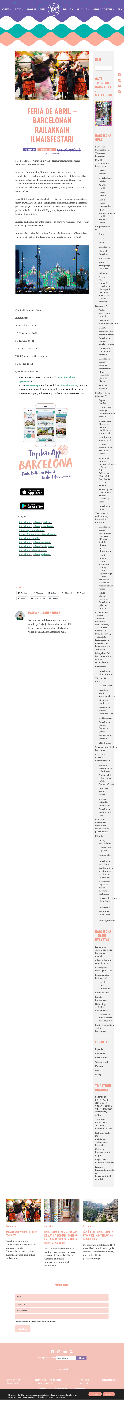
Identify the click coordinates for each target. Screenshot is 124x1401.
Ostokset (99, 666)
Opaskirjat (31, 9)
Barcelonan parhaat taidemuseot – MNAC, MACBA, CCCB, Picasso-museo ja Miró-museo (105, 539)
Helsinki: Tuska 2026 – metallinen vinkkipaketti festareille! (102, 1138)
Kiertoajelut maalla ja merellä (103, 969)
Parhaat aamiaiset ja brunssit (104, 313)
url (18, 1316)
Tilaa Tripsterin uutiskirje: (46, 1357)
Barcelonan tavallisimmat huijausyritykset (105, 1017)
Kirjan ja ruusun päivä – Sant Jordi (105, 767)
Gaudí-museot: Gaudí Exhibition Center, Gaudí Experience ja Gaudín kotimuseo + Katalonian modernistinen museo (105, 572)
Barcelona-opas (69, 385)
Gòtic (101, 234)
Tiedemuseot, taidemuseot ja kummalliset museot (102, 518)
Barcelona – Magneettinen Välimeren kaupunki (102, 151)
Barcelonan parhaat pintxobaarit (36, 526)
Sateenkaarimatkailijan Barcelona (103, 749)
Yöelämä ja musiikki (100, 680)
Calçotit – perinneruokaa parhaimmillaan (105, 330)
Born (101, 242)
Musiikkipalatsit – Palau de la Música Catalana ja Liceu (105, 495)
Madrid (98, 1070)
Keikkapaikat (105, 718)
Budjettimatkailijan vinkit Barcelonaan (103, 1028)
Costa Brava (101, 1057)
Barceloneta (104, 246)
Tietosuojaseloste (108, 1379)
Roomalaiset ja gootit (105, 849)
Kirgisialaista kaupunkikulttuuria (103, 1161)
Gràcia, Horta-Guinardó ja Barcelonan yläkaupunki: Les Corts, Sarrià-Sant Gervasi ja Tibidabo (105, 289)
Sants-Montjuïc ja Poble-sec (104, 265)
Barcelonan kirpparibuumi (105, 672)
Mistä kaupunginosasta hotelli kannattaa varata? (105, 216)
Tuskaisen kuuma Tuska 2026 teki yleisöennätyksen (103, 1124)
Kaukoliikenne (102, 992)
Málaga (98, 1074)
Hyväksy (95, 1394)
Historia (99, 836)
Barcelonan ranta (104, 507)
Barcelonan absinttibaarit (33, 550)
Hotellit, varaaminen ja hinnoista (102, 163)
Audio (42, 9)
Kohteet (5, 9)
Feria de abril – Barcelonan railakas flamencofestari (105, 780)
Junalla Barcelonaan (101, 998)
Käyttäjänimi (22, 1311)
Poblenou (103, 273)
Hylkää (108, 1394)
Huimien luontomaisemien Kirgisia (103, 1152)
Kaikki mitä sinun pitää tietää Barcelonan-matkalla (103, 952)
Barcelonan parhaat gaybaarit (35, 554)
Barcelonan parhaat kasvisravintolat (105, 341)
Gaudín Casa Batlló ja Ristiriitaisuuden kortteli (105, 412)
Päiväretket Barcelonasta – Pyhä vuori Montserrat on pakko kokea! (102, 825)
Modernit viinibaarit (104, 702)
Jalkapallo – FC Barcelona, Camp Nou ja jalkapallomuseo (103, 658)
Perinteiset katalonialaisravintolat (105, 322)
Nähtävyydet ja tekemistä (102, 394)
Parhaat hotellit (102, 172)
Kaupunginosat (102, 226)
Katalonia (100, 1066)
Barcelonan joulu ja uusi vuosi (105, 812)
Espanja (99, 1049)
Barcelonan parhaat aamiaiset (35, 542)
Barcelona (100, 1053)
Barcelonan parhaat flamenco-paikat (104, 727)
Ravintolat (100, 306)
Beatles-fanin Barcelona (105, 737)
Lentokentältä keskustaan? (102, 977)
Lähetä (23, 1328)
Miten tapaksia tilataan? (32, 530)
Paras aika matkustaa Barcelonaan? (37, 534)
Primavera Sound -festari (104, 791)
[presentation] (19, 273)
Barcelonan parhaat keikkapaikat (36, 546)
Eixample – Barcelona (104, 253)
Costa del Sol (101, 1062)
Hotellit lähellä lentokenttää (105, 202)
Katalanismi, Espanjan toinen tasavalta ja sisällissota (105, 887)
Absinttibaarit (105, 685)
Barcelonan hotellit (29, 538)
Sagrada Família (103, 402)
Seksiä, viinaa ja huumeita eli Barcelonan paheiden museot (105, 601)
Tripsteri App (33, 385)
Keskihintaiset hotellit (105, 179)
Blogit (18, 9)
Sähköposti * (22, 1305)
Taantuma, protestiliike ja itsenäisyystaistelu (105, 916)
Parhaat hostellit (102, 194)
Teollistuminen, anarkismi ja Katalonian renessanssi (105, 873)
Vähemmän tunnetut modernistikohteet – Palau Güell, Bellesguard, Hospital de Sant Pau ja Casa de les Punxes (105, 472)
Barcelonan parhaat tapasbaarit (35, 522)
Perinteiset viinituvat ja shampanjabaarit (105, 693)
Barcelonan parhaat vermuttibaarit (105, 710)
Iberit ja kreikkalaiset (105, 842)
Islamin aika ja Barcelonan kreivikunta (105, 859)
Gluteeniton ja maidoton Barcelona (105, 351)
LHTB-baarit (105, 742)
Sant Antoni (105, 258)
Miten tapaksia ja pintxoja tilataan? (104, 377)
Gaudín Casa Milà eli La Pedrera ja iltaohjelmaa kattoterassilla (105, 427)
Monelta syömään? (103, 387)
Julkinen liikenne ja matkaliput (103, 962)
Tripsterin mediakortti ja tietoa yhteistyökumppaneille (47, 1381)
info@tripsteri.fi (62, 1369)
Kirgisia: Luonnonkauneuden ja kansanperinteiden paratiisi (103, 1173)
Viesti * (20, 1296)
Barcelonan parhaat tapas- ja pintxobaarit (105, 363)
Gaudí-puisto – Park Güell (105, 439)
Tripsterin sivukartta (84, 1381)
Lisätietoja (60, 1397)
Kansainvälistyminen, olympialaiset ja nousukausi (105, 903)
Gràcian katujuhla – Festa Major (104, 802)
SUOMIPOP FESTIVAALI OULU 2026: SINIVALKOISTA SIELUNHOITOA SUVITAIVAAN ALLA (103, 1106)
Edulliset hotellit (103, 187)
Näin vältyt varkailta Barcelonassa (101, 1007)
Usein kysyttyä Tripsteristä (13, 1381)
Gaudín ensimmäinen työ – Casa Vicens (105, 449)
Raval (101, 238)
